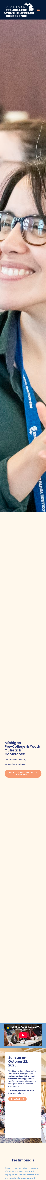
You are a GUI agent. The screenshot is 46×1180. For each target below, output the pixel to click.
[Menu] (38, 10)
